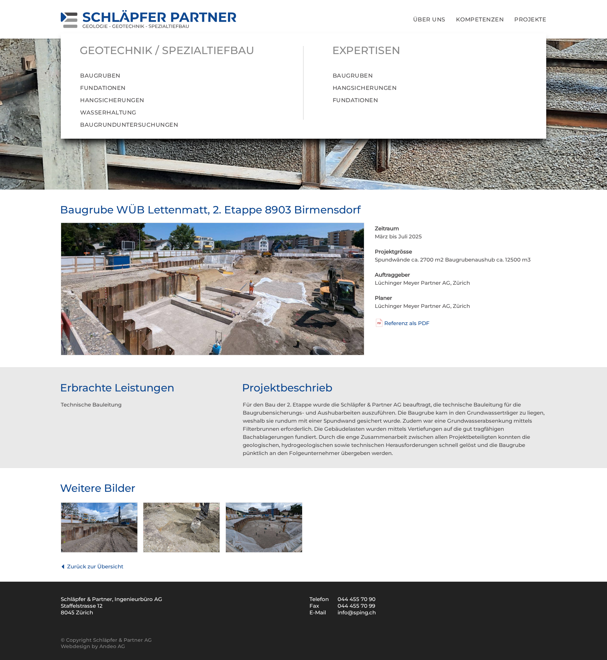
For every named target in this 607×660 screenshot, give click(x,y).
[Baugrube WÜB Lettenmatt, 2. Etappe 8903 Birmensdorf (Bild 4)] (264, 550)
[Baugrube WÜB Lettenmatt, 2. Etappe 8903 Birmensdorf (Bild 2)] (99, 550)
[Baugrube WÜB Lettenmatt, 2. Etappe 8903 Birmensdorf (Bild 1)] (212, 353)
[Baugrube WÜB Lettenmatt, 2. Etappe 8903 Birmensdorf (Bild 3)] (181, 550)
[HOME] (148, 19)
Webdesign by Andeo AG (93, 646)
